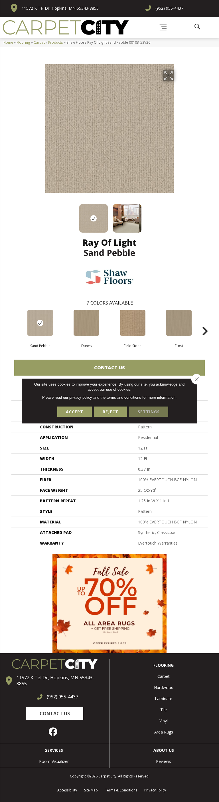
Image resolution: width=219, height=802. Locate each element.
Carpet (39, 42)
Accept (74, 411)
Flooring (23, 42)
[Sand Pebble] (40, 323)
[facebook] (53, 732)
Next (178, 215)
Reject (110, 411)
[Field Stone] (133, 323)
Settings (149, 411)
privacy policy (80, 397)
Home (8, 42)
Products (55, 42)
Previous (41, 215)
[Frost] (179, 323)
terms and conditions (124, 397)
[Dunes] (86, 323)
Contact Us (109, 367)
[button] (54, 713)
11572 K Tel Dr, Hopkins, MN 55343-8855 (60, 8)
